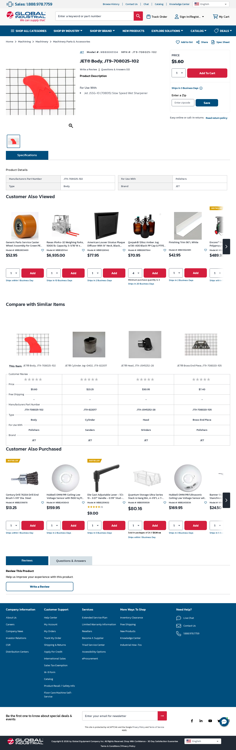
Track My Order (52, 638)
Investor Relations (16, 638)
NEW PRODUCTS (133, 31)
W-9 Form (49, 672)
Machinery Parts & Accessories (71, 41)
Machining (24, 41)
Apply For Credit (53, 652)
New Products (127, 631)
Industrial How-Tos (131, 645)
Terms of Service (156, 727)
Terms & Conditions (110, 746)
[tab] (27, 155)
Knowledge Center (179, 4)
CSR (8, 645)
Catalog (159, 4)
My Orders (50, 631)
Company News (14, 631)
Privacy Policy (138, 727)
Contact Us (132, 4)
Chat (146, 4)
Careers (10, 624)
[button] (211, 4)
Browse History (111, 4)
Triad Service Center (93, 645)
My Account (50, 624)
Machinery (42, 41)
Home (9, 41)
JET (82, 52)
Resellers (87, 631)
